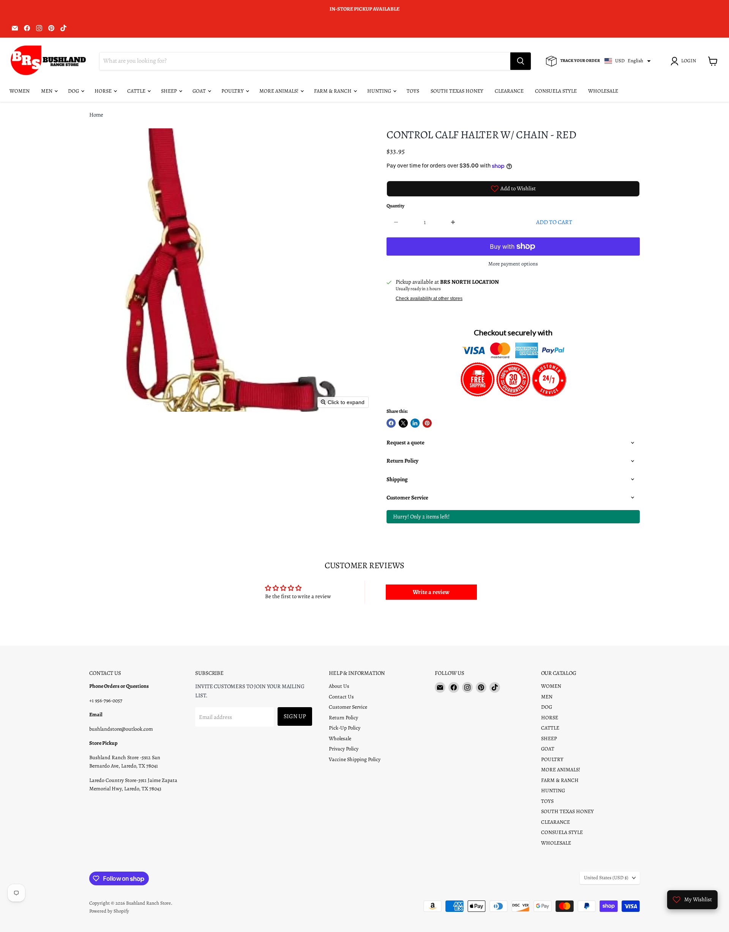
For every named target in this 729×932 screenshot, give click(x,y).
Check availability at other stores (429, 298)
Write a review (431, 592)
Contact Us (341, 696)
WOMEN (19, 91)
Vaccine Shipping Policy (354, 759)
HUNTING (379, 91)
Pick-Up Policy (344, 727)
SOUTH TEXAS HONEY (457, 91)
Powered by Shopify (109, 911)
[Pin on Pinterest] (427, 423)
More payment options (513, 264)
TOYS (413, 91)
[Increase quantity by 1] (453, 222)
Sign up (295, 716)
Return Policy (343, 717)
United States (606, 877)
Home (96, 115)
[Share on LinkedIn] (415, 423)
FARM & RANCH (333, 91)
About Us (339, 686)
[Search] (520, 61)
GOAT (200, 91)
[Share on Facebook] (391, 423)
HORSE (104, 91)
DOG (74, 91)
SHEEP (169, 91)
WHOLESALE (603, 91)
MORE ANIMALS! (279, 91)
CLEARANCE (509, 91)
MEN (47, 91)
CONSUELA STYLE (556, 91)
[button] (685, 61)
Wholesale (340, 738)
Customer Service (348, 707)
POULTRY (233, 91)
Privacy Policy (343, 748)
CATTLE (137, 91)
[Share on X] (403, 423)
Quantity (395, 206)
